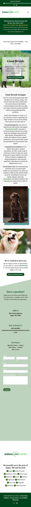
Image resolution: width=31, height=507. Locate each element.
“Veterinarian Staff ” (12, 129)
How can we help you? (10, 375)
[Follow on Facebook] (14, 503)
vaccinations (7, 179)
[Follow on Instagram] (17, 503)
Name (5, 356)
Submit (7, 390)
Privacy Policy (14, 498)
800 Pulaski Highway (15, 313)
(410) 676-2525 (23, 265)
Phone (5, 369)
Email (5, 363)
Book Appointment (15, 77)
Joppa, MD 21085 (15, 315)
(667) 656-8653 (15, 328)
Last (17, 360)
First (4, 360)
